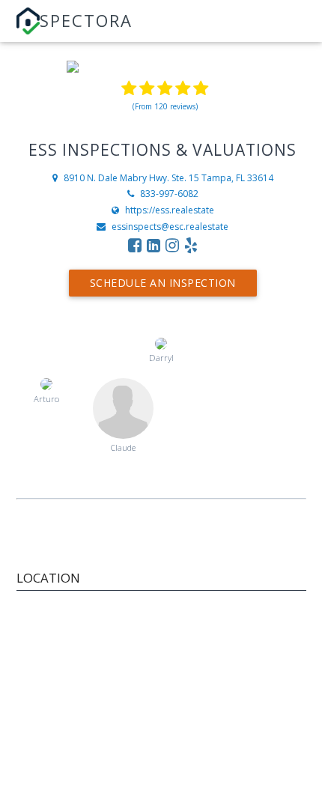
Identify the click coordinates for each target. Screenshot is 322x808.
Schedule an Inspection (163, 283)
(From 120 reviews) (165, 106)
